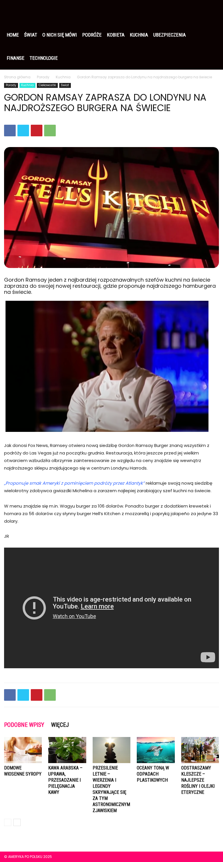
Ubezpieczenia (169, 35)
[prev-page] (7, 822)
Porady (43, 77)
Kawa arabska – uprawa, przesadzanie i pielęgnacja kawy (65, 780)
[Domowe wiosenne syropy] (23, 750)
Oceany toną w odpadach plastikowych (153, 774)
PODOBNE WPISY (24, 724)
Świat (30, 35)
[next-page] (17, 822)
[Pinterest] (36, 130)
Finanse (15, 58)
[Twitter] (23, 130)
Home (13, 35)
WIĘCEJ (60, 724)
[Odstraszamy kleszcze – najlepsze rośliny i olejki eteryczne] (200, 750)
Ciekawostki (47, 85)
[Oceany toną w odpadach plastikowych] (156, 750)
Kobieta (116, 35)
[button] (212, 12)
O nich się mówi (59, 35)
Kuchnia (139, 35)
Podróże (92, 35)
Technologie (44, 58)
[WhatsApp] (50, 130)
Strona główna (17, 77)
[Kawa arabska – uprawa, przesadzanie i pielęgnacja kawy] (67, 750)
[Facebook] (10, 130)
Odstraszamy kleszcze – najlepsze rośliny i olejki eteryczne (198, 780)
